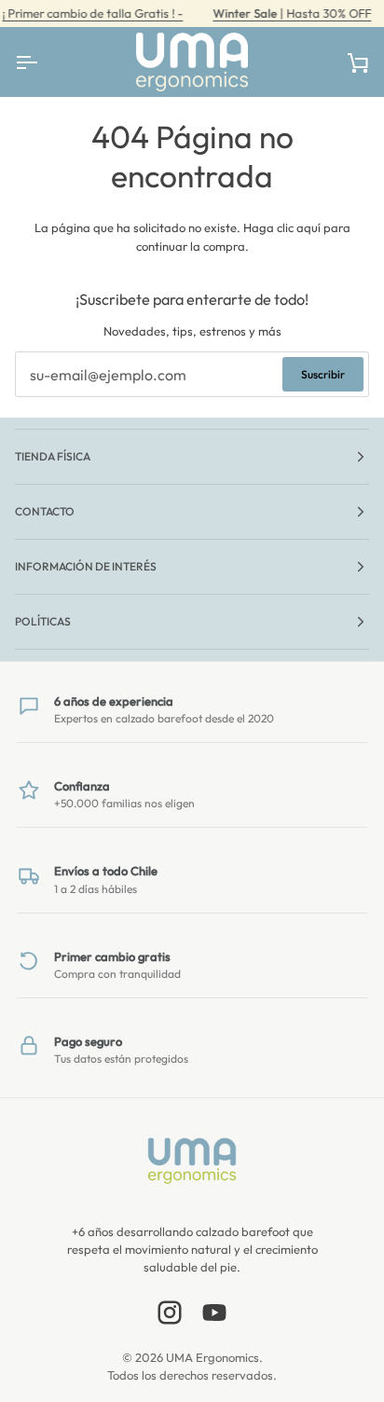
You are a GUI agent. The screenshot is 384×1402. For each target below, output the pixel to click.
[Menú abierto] (43, 62)
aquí (308, 227)
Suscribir (323, 374)
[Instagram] (170, 1312)
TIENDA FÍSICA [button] (52, 456)
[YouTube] (214, 1312)
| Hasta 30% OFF (292, 13)
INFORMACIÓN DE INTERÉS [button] (86, 566)
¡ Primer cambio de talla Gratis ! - (92, 13)
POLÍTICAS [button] (43, 621)
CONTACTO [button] (45, 511)
